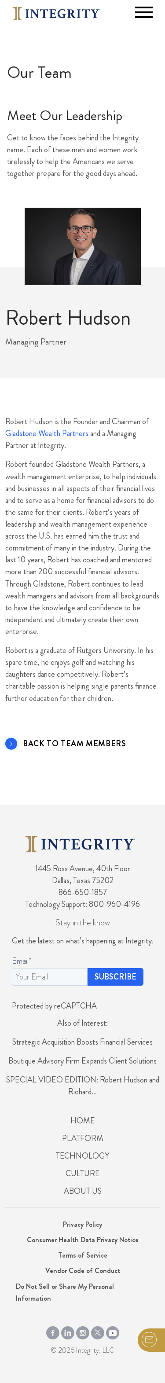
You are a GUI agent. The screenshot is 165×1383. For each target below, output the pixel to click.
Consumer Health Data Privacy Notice (83, 1240)
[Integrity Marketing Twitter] (97, 1331)
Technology (82, 1156)
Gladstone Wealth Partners (46, 433)
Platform (82, 1138)
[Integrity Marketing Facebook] (52, 1331)
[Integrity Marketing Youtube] (112, 1331)
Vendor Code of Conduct (82, 1271)
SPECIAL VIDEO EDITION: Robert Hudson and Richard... (82, 1085)
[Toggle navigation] (144, 12)
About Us (83, 1191)
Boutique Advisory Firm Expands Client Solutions (82, 1061)
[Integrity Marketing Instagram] (82, 1331)
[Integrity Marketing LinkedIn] (67, 1331)
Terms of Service (82, 1255)
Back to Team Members (74, 744)
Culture (82, 1173)
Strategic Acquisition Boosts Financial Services (82, 1042)
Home (82, 1120)
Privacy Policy (82, 1224)
